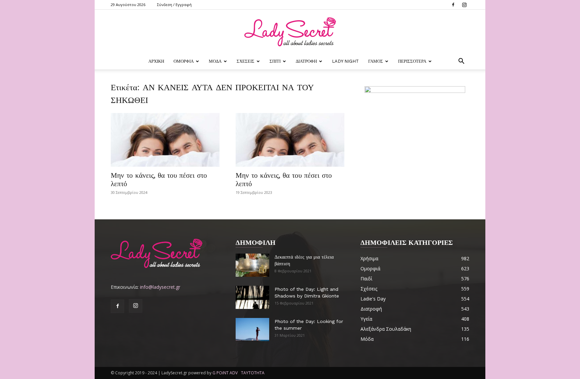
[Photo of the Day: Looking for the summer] (252, 329)
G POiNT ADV (225, 373)
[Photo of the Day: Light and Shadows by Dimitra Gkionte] (252, 297)
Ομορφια (184, 61)
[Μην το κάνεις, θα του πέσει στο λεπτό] (165, 140)
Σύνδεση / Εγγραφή (174, 4)
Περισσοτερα (412, 61)
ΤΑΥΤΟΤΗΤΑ (252, 373)
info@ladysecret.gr (160, 287)
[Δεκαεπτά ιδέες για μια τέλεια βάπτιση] (252, 265)
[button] (461, 62)
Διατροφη (306, 61)
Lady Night (345, 61)
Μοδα (215, 61)
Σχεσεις (245, 61)
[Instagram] (464, 4)
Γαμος (375, 61)
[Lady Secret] (290, 31)
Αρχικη (156, 61)
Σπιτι (275, 61)
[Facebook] (453, 4)
